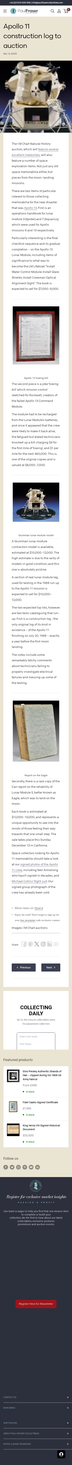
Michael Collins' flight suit (29, 881)
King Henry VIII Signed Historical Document (41, 1127)
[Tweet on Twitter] (36, 945)
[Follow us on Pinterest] (24, 1167)
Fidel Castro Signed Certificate (40, 1102)
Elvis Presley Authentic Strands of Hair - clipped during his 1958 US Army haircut (42, 1075)
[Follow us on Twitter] (12, 1167)
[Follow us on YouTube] (31, 1167)
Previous (25, 967)
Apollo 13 (30, 208)
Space (38, 908)
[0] (66, 11)
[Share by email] (43, 945)
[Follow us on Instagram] (18, 1167)
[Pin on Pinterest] (30, 945)
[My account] (59, 11)
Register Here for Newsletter (36, 1303)
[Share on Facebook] (24, 945)
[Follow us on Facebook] (5, 1167)
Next (49, 967)
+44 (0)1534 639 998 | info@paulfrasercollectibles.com (36, 2)
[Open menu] (5, 11)
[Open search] (52, 11)
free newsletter (27, 920)
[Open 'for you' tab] (61, 1454)
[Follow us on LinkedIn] (37, 1167)
